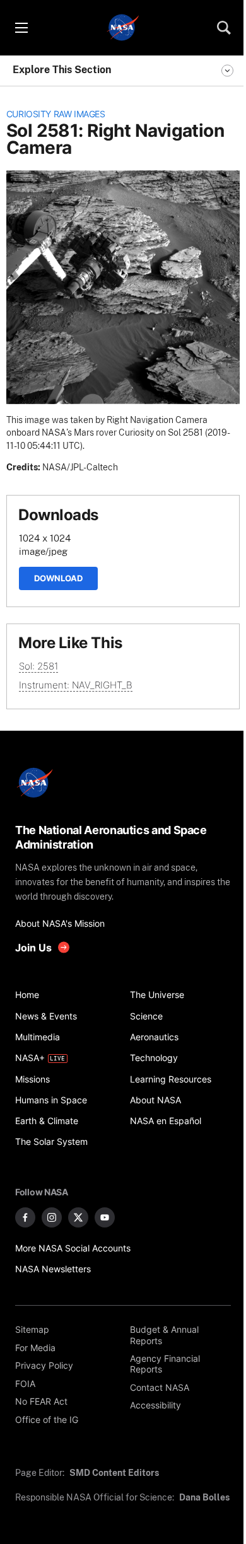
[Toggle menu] (20, 27)
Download (58, 578)
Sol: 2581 (38, 666)
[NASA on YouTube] (105, 1217)
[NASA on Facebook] (25, 1217)
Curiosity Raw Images (55, 114)
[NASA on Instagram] (52, 1217)
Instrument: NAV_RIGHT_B (75, 685)
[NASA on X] (78, 1217)
